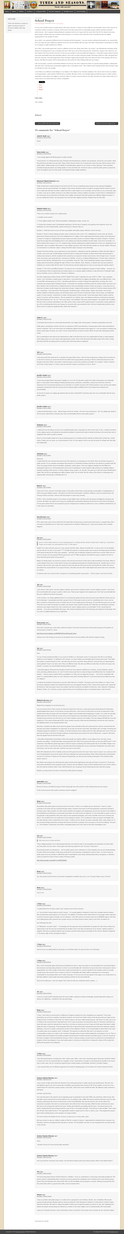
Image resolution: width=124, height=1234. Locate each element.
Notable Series (68, 11)
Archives (30, 11)
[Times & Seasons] (62, 5)
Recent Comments (55, 11)
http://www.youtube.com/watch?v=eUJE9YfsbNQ (52, 860)
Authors (21, 11)
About (14, 11)
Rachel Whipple (40, 23)
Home (7, 11)
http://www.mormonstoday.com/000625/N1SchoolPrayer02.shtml (56, 633)
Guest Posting (80, 11)
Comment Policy (41, 11)
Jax (38, 537)
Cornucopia (38, 18)
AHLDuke (40, 454)
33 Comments (59, 23)
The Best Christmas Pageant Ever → (106, 123)
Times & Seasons (20, 1232)
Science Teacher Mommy (45, 1078)
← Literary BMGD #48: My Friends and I (47, 123)
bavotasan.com (114, 1232)
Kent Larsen (41, 622)
